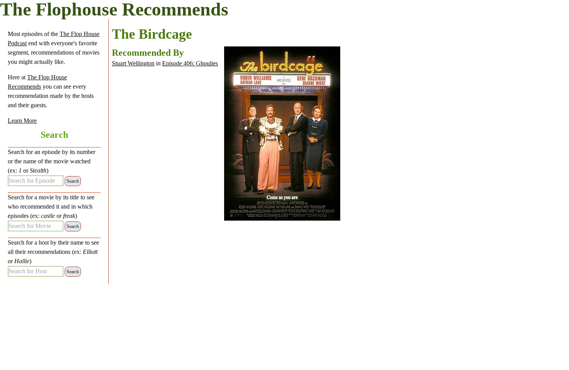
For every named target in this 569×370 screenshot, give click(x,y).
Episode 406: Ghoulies (190, 63)
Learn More (22, 120)
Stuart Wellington (133, 63)
